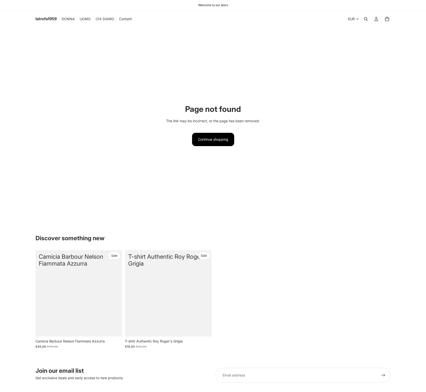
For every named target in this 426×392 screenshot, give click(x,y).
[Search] (365, 19)
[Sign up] (383, 375)
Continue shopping (213, 139)
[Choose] (114, 328)
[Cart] (387, 19)
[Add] (203, 328)
